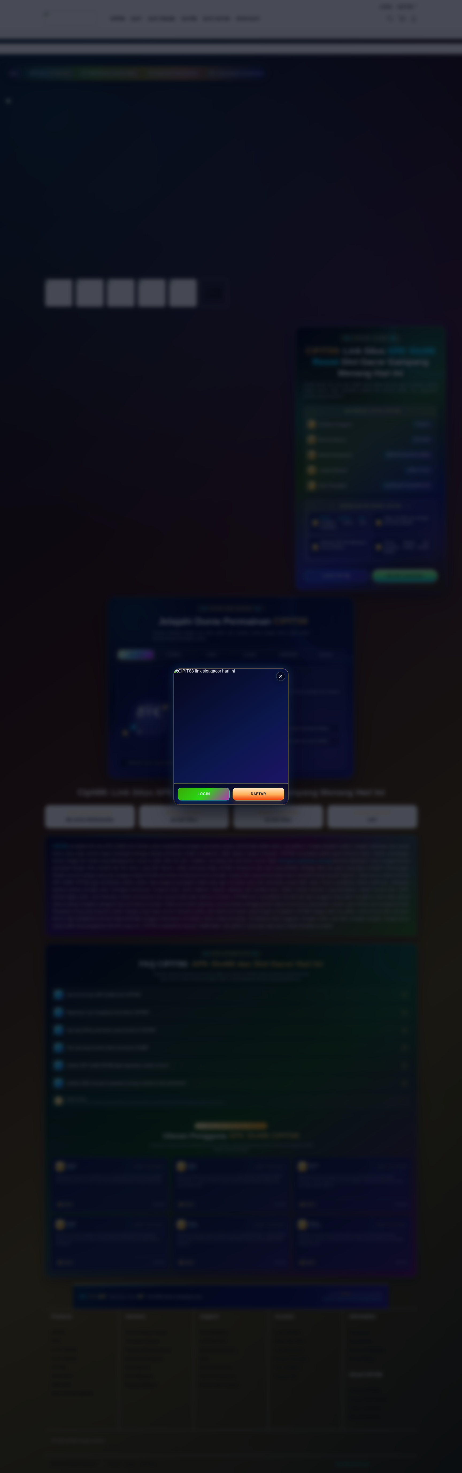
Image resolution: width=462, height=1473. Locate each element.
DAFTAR (258, 794)
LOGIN (204, 794)
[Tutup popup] (280, 676)
